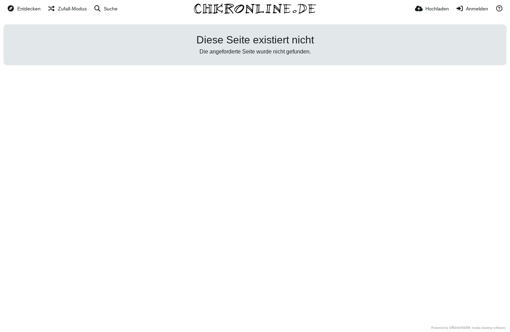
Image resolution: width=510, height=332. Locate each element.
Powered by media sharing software (468, 328)
